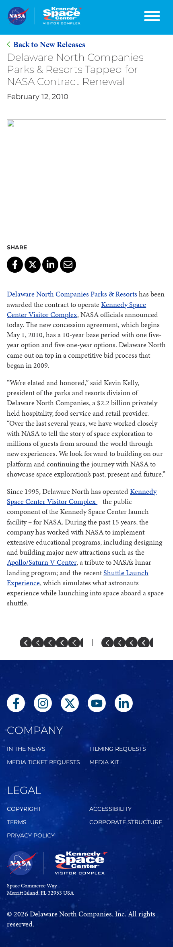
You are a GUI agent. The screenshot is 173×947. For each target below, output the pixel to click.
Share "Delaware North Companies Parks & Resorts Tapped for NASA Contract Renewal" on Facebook (15, 265)
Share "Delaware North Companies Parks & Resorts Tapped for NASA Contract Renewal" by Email (68, 265)
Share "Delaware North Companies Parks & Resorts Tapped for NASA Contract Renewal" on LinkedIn (50, 265)
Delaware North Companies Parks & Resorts (73, 294)
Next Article (119, 642)
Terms (17, 822)
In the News (26, 748)
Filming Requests (117, 748)
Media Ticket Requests (43, 762)
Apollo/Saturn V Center (41, 562)
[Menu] (152, 17)
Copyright (24, 808)
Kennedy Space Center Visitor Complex (76, 309)
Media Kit (104, 762)
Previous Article (59, 642)
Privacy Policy (31, 835)
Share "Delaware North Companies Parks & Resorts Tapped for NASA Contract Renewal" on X (33, 265)
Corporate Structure (125, 822)
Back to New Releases (49, 44)
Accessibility (110, 808)
